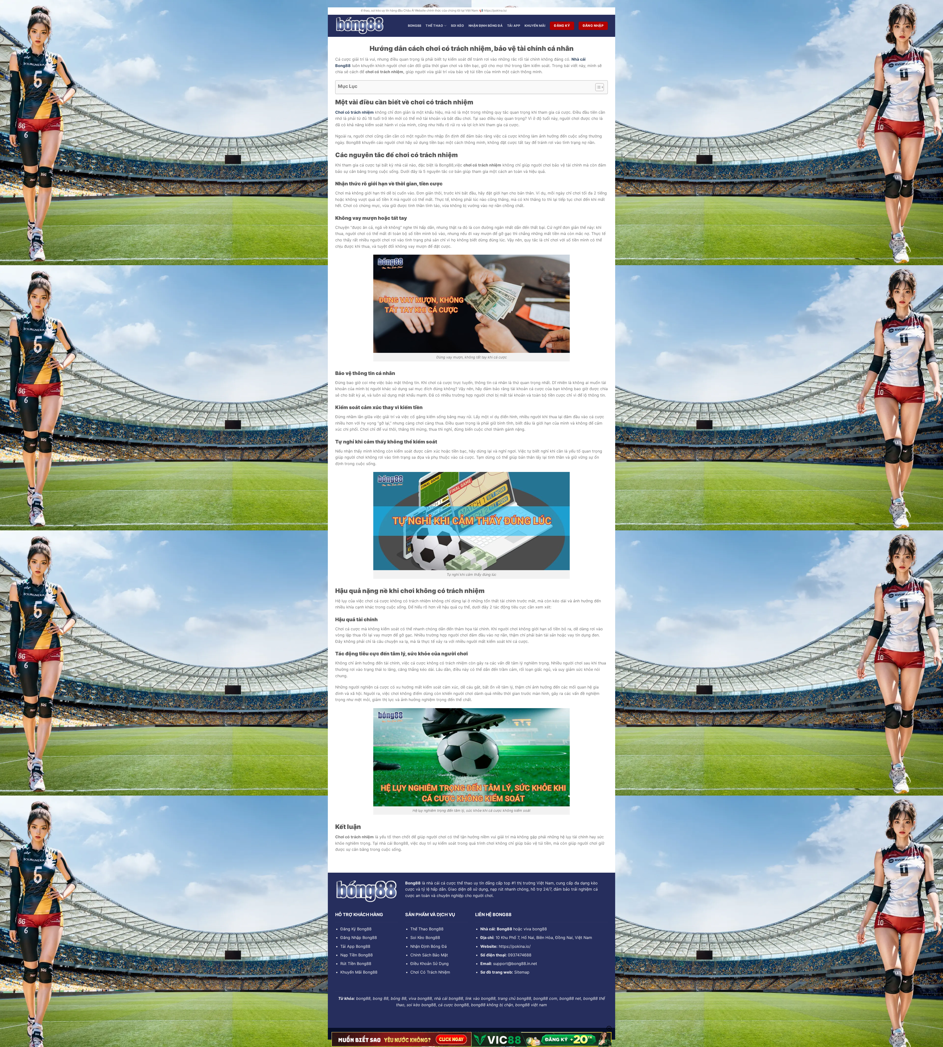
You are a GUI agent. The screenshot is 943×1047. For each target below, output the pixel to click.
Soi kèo (457, 26)
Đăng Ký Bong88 (356, 928)
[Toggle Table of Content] (597, 87)
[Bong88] (359, 26)
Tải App (513, 26)
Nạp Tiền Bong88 (356, 954)
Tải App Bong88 (355, 946)
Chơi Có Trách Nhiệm (430, 972)
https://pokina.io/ (515, 946)
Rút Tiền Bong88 (355, 963)
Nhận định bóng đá (486, 26)
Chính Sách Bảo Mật (429, 954)
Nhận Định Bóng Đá (428, 946)
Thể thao (434, 26)
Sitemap (521, 972)
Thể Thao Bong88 (427, 928)
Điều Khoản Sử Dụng (429, 963)
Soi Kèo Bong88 (425, 937)
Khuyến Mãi (535, 26)
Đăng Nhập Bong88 (358, 937)
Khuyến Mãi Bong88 (358, 972)
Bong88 (414, 26)
